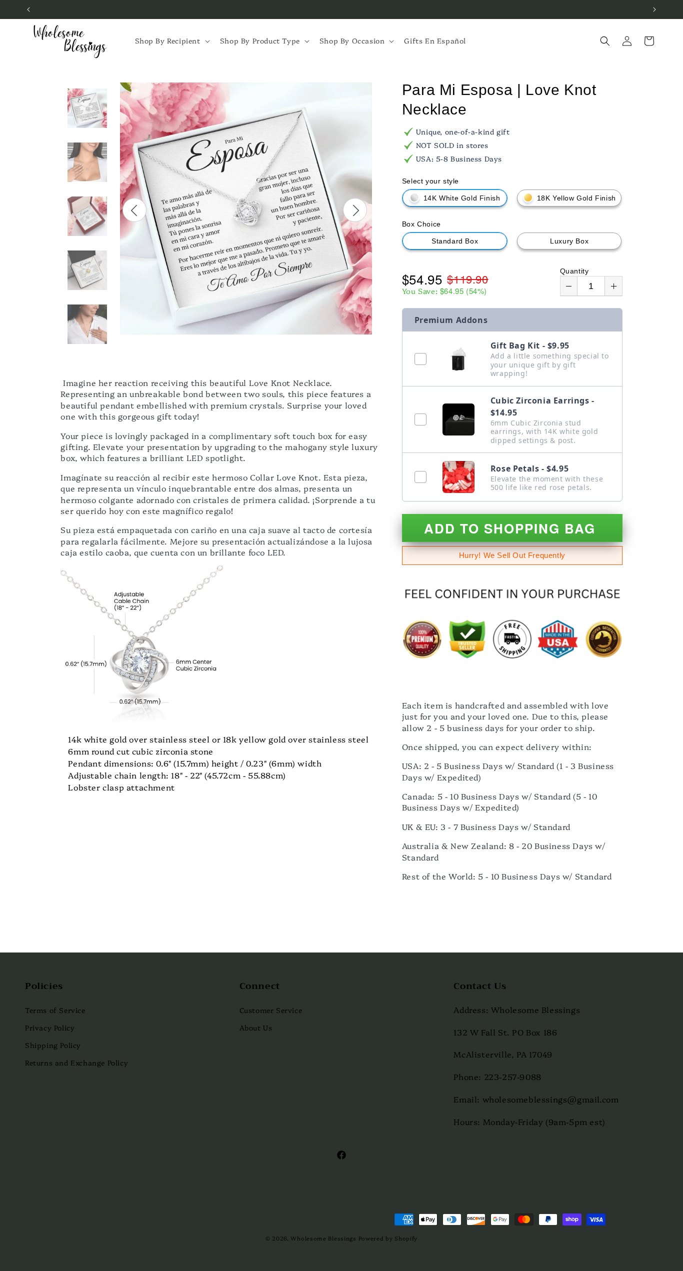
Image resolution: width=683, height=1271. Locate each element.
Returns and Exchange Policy (76, 1063)
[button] (171, 40)
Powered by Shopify (388, 1238)
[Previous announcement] (29, 9)
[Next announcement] (655, 9)
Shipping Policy (53, 1045)
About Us (256, 1027)
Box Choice (421, 224)
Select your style (430, 181)
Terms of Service (55, 1010)
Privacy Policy (49, 1027)
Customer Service (271, 1010)
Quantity (574, 271)
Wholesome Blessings (323, 1238)
